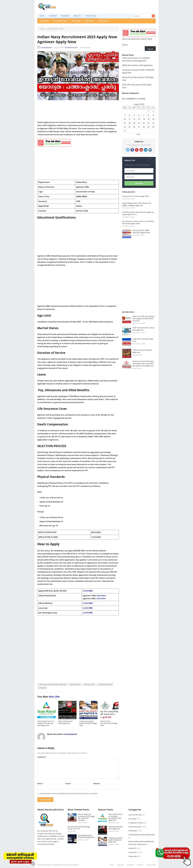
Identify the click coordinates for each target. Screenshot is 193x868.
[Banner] (20, 858)
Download (53, 16)
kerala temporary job (105, 684)
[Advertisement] (115, 10)
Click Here (101, 595)
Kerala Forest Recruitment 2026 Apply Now (108, 723)
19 (134, 123)
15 (148, 119)
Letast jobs (42, 688)
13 (139, 119)
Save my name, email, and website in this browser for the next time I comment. (69, 793)
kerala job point (89, 684)
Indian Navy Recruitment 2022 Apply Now (52, 684)
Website (96, 783)
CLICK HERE (88, 591)
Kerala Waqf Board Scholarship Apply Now (86, 836)
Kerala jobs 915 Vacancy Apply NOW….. (136, 196)
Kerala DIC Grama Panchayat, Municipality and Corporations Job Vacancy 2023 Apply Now (143, 363)
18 (129, 123)
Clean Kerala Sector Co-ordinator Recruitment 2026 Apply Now (46, 723)
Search (125, 45)
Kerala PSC (89, 21)
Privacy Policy (90, 16)
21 (144, 123)
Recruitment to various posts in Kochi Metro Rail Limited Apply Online (138, 222)
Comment (42, 757)
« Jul (138, 134)
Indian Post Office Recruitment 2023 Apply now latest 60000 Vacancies (143, 318)
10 (125, 119)
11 (129, 119)
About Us (77, 16)
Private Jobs (103, 21)
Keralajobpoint (73, 865)
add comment (85, 47)
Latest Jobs (44, 21)
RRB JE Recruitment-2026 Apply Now (65, 722)
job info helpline (75, 684)
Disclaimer (65, 16)
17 (125, 123)
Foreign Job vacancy (135, 823)
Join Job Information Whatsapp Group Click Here (79, 828)
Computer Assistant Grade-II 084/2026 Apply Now (88, 723)
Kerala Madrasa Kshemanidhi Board (141, 835)
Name (40, 783)
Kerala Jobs (76, 21)
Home (42, 16)
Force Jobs (132, 819)
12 (134, 119)
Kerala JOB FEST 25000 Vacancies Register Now (141, 231)
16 (153, 119)
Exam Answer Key (134, 815)
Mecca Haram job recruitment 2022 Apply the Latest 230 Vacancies (86, 817)
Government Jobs (60, 21)
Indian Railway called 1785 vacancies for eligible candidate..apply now (136, 204)
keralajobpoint (47, 47)
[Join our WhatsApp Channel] (173, 856)
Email (68, 783)
